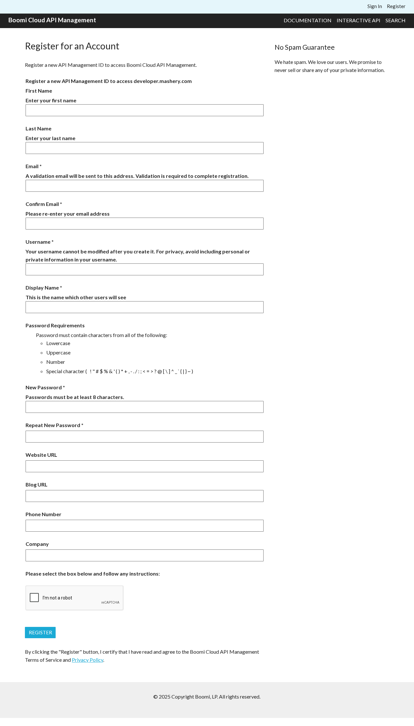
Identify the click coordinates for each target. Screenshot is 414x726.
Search (396, 20)
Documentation (308, 20)
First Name (39, 90)
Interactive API (358, 20)
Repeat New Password (53, 425)
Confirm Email (42, 204)
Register (396, 6)
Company (37, 544)
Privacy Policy (87, 660)
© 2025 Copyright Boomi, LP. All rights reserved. (206, 696)
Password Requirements (55, 325)
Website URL (41, 455)
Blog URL (37, 484)
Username (38, 242)
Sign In (374, 6)
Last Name (38, 128)
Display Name (42, 287)
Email (32, 166)
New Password (44, 387)
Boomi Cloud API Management (52, 20)
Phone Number (43, 514)
